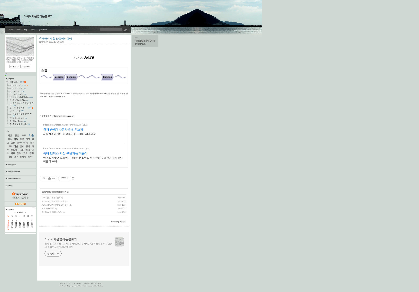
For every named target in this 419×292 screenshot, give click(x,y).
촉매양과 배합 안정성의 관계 (55, 38)
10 (12, 223)
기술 (31, 135)
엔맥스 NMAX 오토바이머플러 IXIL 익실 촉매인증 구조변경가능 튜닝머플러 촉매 (83, 159)
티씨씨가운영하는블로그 (38, 16)
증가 (28, 146)
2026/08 (20, 212)
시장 (10, 135)
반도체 (14, 149)
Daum (84, 286)
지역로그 (63, 283)
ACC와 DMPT (48, 208)
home (11, 30)
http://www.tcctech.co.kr (63, 116)
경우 (29, 156)
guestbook (43, 30)
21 (28, 225)
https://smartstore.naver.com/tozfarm (62, 124)
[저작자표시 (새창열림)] (72, 178)
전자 (22, 146)
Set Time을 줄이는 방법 (52, 212)
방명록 (87, 283)
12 (20, 223)
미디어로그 (78, 283)
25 (16, 227)
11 (16, 223)
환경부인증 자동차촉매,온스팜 (63, 129)
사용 (16, 139)
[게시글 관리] (54, 178)
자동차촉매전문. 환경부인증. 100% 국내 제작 (69, 134)
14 (28, 223)
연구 (16, 156)
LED (10, 146)
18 (16, 225)
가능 (10, 139)
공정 (17, 135)
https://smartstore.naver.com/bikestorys (63, 148)
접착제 (22, 156)
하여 (25, 142)
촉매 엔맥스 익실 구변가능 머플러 (65, 153)
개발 (15, 146)
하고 (28, 139)
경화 (31, 153)
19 (20, 225)
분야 (19, 142)
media (33, 30)
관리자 (93, 283)
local (18, 30)
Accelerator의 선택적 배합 (53, 201)
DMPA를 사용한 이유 (51, 198)
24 (12, 227)
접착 (19, 153)
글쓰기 (100, 283)
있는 (13, 142)
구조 (21, 149)
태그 (70, 283)
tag (25, 30)
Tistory (100, 286)
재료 (13, 153)
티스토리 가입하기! (20, 198)
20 (24, 225)
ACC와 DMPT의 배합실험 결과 (55, 205)
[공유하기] (49, 178)
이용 (10, 156)
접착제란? (43, 42)
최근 (32, 143)
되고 (25, 153)
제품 (22, 139)
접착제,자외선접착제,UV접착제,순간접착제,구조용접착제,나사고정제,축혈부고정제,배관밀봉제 (78, 245)
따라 (28, 149)
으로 (24, 135)
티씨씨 (62, 286)
